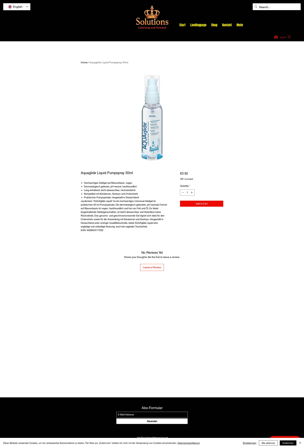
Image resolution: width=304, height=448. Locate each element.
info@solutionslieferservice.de (235, 37)
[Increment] (192, 192)
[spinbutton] (187, 192)
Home (84, 62)
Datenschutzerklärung (189, 443)
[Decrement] (182, 192)
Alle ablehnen (268, 443)
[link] (289, 36)
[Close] (300, 442)
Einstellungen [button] (249, 443)
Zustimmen (288, 443)
